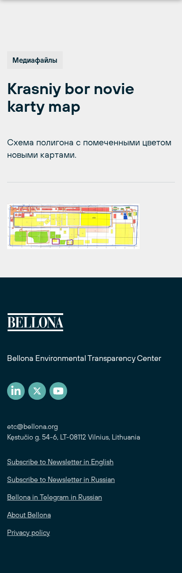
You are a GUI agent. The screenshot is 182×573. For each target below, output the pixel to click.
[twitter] (37, 391)
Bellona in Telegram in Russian (54, 497)
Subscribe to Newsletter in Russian (61, 479)
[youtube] (58, 391)
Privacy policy (28, 532)
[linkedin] (16, 391)
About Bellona (29, 515)
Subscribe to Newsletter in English (60, 462)
